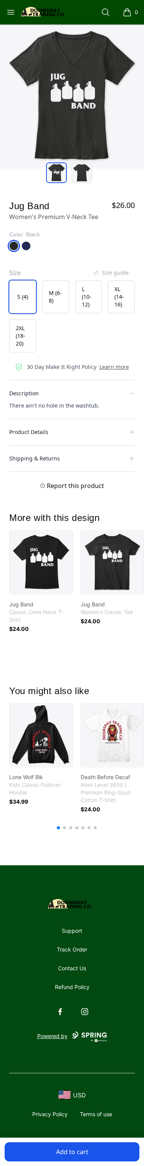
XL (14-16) (119, 296)
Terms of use (96, 1114)
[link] (41, 562)
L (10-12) (86, 296)
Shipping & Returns (34, 458)
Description (24, 393)
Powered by (52, 1036)
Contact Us (72, 968)
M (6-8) (55, 296)
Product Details (28, 432)
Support (72, 930)
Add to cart (72, 1152)
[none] (111, 273)
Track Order (72, 949)
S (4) (22, 296)
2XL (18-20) (20, 335)
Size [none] (15, 273)
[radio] (22, 296)
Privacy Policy (50, 1114)
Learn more (114, 366)
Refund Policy (72, 987)
